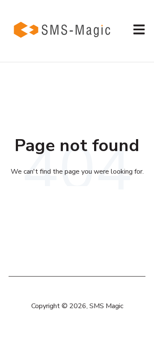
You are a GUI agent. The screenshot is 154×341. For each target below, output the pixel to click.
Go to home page (77, 195)
